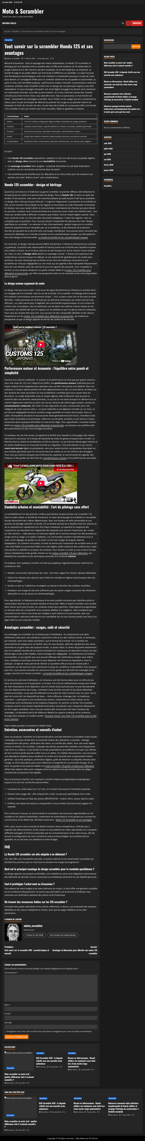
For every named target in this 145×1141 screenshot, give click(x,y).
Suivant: (74, 950)
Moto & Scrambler (23, 11)
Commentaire (11, 972)
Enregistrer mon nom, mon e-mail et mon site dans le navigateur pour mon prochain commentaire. (49, 1031)
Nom (7, 1005)
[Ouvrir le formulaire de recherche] (123, 23)
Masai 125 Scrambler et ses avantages (74, 819)
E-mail (8, 1013)
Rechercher (109, 40)
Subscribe (137, 23)
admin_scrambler (13, 58)
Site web (8, 1022)
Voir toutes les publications (63, 935)
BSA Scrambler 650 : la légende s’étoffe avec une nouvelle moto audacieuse (49, 1060)
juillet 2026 (108, 148)
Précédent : (27, 950)
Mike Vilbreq (10, 1083)
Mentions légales (9, 23)
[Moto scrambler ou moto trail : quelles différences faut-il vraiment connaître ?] (19, 1061)
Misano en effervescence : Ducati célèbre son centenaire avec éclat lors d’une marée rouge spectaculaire (81, 1062)
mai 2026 (107, 159)
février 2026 (108, 164)
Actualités (8, 40)
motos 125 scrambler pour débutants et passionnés (48, 316)
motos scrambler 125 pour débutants (70, 553)
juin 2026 (107, 154)
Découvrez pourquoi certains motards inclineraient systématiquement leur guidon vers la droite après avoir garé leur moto (122, 109)
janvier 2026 (108, 170)
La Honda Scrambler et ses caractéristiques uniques (63, 237)
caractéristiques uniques (54, 458)
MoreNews (80, 1138)
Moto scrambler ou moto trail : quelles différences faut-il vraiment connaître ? (19, 1077)
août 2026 (108, 143)
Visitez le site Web (34, 935)
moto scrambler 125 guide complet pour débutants (69, 766)
